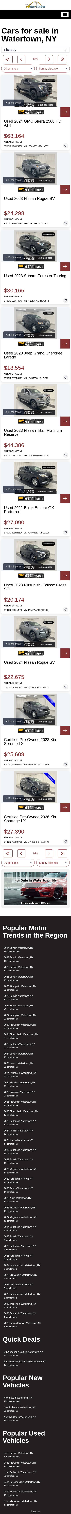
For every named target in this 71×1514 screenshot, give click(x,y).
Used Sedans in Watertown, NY (20, 1474)
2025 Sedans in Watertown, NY (20, 1123)
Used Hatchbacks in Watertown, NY (22, 1484)
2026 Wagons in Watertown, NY (20, 1171)
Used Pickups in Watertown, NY (20, 1464)
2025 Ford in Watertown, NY (18, 1142)
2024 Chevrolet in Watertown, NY (21, 1036)
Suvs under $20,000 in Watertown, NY (23, 1354)
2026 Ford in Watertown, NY (18, 1257)
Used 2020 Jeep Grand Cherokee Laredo (33, 355)
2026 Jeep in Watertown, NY (18, 978)
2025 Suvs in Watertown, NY (18, 1007)
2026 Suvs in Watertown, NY (18, 969)
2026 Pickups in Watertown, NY (20, 988)
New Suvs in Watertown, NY (18, 1399)
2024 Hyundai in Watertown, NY (20, 1075)
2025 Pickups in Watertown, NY (20, 1103)
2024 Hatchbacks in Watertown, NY (22, 1267)
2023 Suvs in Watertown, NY (18, 959)
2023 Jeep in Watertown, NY (18, 1065)
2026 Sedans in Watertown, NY (20, 1248)
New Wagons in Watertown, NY (20, 1419)
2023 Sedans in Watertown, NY (20, 1152)
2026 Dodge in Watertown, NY (19, 1046)
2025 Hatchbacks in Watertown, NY (22, 1296)
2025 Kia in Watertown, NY (17, 1200)
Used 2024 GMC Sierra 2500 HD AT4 (32, 123)
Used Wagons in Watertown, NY (20, 1493)
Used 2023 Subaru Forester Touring (35, 276)
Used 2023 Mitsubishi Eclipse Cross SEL (35, 587)
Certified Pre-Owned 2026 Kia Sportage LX (30, 819)
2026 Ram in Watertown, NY (18, 998)
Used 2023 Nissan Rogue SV (29, 199)
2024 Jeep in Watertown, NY (18, 1055)
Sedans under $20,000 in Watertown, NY (25, 1363)
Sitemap (35, 1511)
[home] (35, 5)
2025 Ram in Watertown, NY (18, 1238)
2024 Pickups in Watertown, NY (20, 1017)
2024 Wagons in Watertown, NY (20, 1219)
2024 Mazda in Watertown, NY (19, 1084)
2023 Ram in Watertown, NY (18, 1161)
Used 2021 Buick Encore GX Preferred (29, 510)
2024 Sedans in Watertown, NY (20, 1229)
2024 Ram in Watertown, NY (18, 1132)
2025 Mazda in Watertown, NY (19, 1209)
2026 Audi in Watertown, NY (18, 1286)
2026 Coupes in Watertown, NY (20, 1315)
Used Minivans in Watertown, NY (20, 1503)
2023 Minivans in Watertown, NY (20, 1277)
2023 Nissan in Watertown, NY (19, 1094)
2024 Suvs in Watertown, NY (18, 950)
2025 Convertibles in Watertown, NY (22, 1325)
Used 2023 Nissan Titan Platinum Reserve (33, 432)
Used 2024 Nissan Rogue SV (29, 662)
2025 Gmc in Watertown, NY (18, 1190)
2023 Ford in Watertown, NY (18, 1180)
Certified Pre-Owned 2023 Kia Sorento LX (30, 742)
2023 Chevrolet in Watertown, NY (21, 1113)
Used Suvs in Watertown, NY (18, 1455)
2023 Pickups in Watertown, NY (20, 1026)
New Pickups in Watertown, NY (20, 1409)
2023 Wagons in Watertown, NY (20, 1306)
